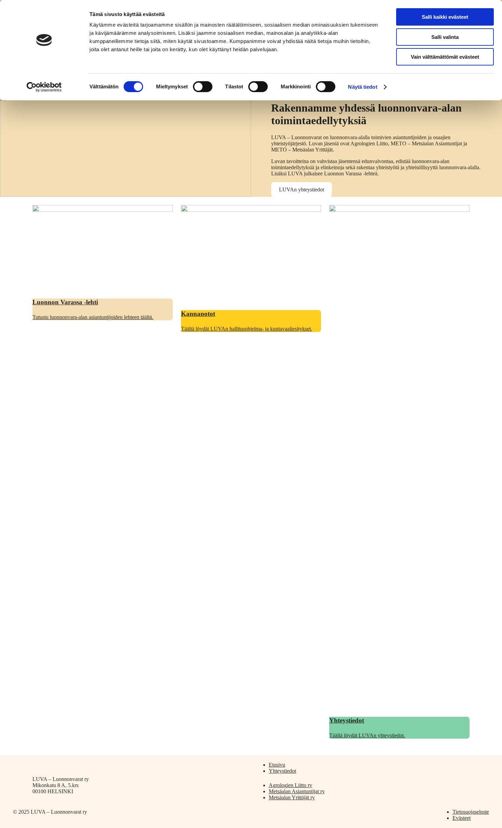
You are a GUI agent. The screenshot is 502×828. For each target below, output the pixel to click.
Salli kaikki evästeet (445, 17)
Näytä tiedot (362, 87)
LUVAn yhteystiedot (301, 189)
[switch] (202, 86)
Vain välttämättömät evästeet (445, 57)
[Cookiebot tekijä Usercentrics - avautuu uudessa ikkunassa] (44, 87)
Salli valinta (445, 37)
